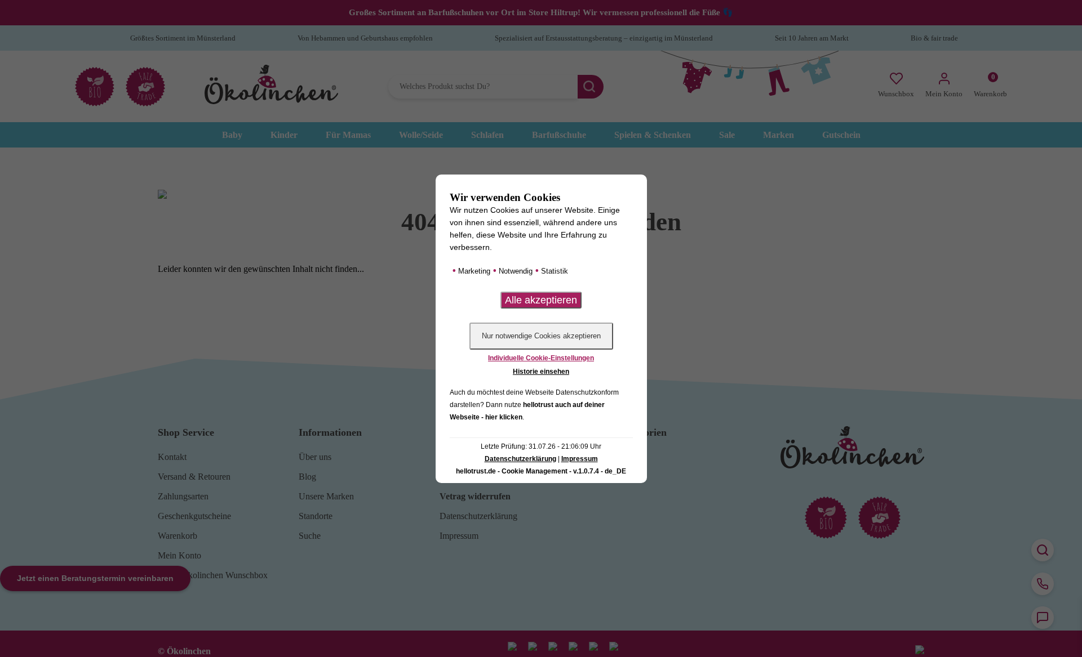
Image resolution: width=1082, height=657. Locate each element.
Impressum (579, 459)
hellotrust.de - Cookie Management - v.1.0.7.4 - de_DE (541, 471)
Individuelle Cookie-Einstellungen (541, 358)
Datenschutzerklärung (520, 459)
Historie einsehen (541, 372)
